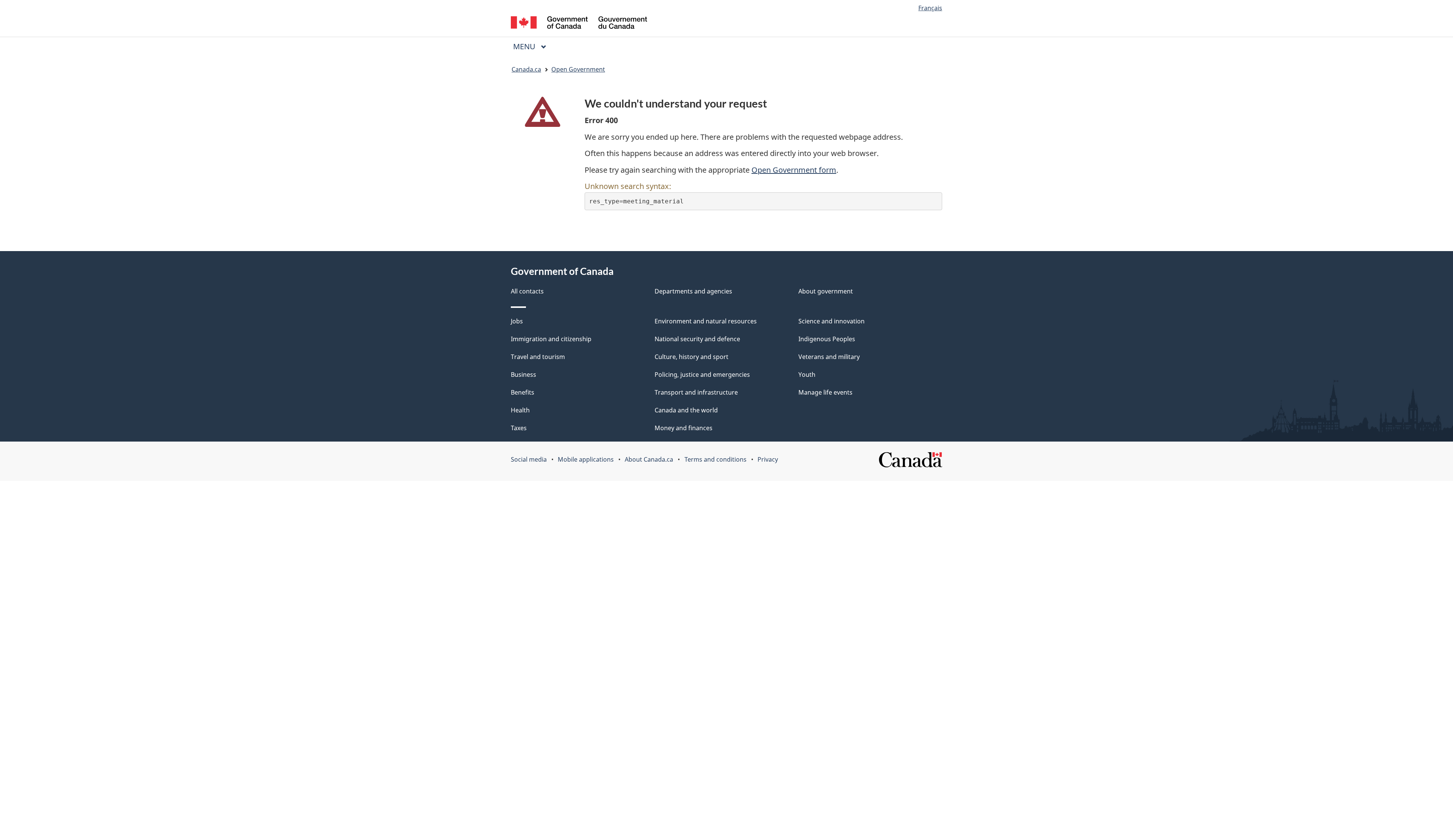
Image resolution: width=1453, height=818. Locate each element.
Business (523, 374)
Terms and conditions (715, 459)
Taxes (519, 428)
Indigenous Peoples (826, 339)
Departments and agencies (693, 291)
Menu (525, 46)
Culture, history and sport (691, 357)
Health (520, 410)
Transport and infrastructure (696, 392)
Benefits (522, 392)
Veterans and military (829, 357)
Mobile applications (586, 459)
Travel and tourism (538, 357)
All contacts (527, 291)
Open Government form (793, 170)
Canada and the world (686, 410)
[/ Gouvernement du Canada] (579, 23)
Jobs (517, 321)
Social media (529, 459)
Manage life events (825, 392)
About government (825, 291)
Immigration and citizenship (551, 339)
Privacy (768, 459)
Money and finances (683, 428)
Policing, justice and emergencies (702, 374)
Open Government (578, 69)
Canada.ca (526, 69)
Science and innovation (831, 321)
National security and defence (697, 339)
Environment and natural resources (706, 321)
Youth (806, 374)
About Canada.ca (649, 459)
